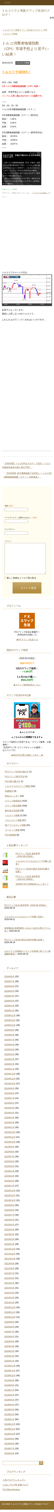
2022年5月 (9, 1225)
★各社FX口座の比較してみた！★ (27, 755)
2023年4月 (9, 1171)
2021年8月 (9, 1268)
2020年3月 (9, 1351)
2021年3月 (9, 1293)
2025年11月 (9, 1020)
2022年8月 (9, 1210)
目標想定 (9, 791)
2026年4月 (9, 996)
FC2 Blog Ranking (11, 1489)
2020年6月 (9, 1337)
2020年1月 (9, 1361)
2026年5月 (9, 991)
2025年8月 (9, 1035)
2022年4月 (9, 1229)
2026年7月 (9, 981)
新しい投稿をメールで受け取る (21, 578)
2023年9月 (9, 1147)
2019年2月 (9, 1414)
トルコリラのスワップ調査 (17, 786)
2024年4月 (9, 1113)
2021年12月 (10, 1249)
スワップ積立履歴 (13, 806)
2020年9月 (9, 1322)
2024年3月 (9, 1118)
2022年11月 (9, 1195)
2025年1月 (9, 1069)
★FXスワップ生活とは (27, 639)
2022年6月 (9, 1220)
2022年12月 (10, 1191)
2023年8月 (9, 1152)
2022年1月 (9, 1244)
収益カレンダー (12, 796)
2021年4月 (9, 1288)
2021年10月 (10, 1259)
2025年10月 (10, 1025)
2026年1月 (9, 1010)
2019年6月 (9, 1395)
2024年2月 (9, 1122)
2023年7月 (9, 1156)
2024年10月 (10, 1083)
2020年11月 (9, 1312)
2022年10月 (10, 1200)
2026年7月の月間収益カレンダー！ (32, 884)
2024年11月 (9, 1079)
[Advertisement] (27, 238)
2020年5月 (9, 1341)
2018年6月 (9, 1453)
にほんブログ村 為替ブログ (15, 1485)
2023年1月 (9, 1186)
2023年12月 (10, 1132)
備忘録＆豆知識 (12, 810)
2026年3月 (9, 1001)
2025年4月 (9, 1054)
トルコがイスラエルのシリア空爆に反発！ (24, 917)
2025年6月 (9, 1045)
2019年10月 (10, 1375)
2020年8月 (9, 1327)
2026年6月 (9, 986)
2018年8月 (9, 1444)
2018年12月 (10, 1424)
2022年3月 (9, 1234)
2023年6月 (9, 1161)
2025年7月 (9, 1040)
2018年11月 (9, 1429)
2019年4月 (9, 1405)
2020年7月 (9, 1332)
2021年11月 (9, 1254)
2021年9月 (9, 1264)
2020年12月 (10, 1307)
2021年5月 (9, 1283)
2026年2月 (9, 1006)
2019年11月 (9, 1371)
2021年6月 (9, 1278)
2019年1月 (9, 1419)
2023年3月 (9, 1176)
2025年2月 (9, 1064)
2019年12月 (10, 1366)
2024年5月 (9, 1108)
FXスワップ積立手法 (14, 776)
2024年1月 (9, 1127)
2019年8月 (9, 1385)
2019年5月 (9, 1400)
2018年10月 (10, 1434)
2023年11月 (9, 1137)
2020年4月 (9, 1346)
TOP (25, 30)
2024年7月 (9, 1098)
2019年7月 (9, 1390)
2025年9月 (9, 1030)
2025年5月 (9, 1049)
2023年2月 (9, 1181)
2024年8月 (9, 1093)
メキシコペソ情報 (13, 820)
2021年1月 (9, 1302)
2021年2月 (9, 1298)
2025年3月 (9, 1059)
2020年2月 (9, 1356)
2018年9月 (9, 1439)
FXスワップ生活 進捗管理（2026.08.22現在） (25, 905)
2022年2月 (9, 1239)
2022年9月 (9, 1205)
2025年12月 (10, 1015)
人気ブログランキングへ (14, 1480)
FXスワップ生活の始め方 (17, 772)
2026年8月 (9, 976)
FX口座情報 (10, 835)
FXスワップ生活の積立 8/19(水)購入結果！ (24, 940)
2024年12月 (10, 1074)
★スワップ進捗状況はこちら (27, 685)
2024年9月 (9, 1088)
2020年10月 (10, 1317)
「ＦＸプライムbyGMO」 (39, 193)
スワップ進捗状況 (13, 801)
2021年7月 (9, 1273)
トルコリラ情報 (22, 63)
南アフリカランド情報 (15, 825)
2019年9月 (9, 1380)
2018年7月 (9, 1448)
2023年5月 (9, 1166)
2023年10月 (10, 1142)
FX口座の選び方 (12, 781)
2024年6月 (9, 1103)
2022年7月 (9, 1215)
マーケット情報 (12, 830)
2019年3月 (9, 1409)
